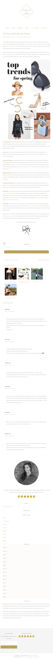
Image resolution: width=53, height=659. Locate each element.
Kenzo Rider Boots (39, 197)
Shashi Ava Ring (14, 164)
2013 (5, 593)
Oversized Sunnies (7, 141)
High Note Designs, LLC (33, 655)
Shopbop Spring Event (7, 216)
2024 (5, 554)
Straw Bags (5, 203)
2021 (5, 565)
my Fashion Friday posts (35, 205)
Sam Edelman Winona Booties (15, 197)
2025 (5, 551)
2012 (5, 597)
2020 (5, 568)
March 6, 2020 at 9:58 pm (9, 311)
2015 (5, 586)
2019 (5, 572)
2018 (5, 575)
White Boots (5, 191)
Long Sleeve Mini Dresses (8, 183)
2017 (5, 579)
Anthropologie (6, 521)
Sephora (4, 530)
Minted (4, 527)
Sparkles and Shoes (26, 11)
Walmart (4, 537)
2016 (5, 582)
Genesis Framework (35, 656)
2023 (5, 558)
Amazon (4, 518)
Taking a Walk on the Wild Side (37, 282)
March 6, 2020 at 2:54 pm (9, 414)
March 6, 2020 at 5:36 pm (9, 365)
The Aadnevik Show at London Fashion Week (11, 282)
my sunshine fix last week (12, 46)
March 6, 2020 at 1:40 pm (9, 435)
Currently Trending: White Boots (10, 193)
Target (4, 534)
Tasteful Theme (25, 656)
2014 (5, 589)
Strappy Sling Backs (7, 172)
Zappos (4, 540)
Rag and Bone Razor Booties (12, 199)
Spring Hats (5, 152)
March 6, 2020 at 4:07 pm (9, 388)
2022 (5, 561)
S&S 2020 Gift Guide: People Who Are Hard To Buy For (24, 282)
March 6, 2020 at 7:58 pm (9, 341)
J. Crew (4, 524)
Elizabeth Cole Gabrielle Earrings (26, 166)
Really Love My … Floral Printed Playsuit (11, 298)
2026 (5, 547)
